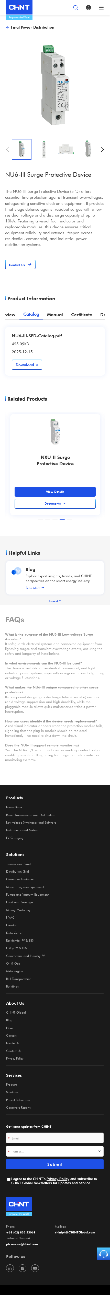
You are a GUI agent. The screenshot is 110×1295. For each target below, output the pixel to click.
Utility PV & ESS (16, 948)
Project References (18, 1100)
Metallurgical (15, 971)
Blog (30, 569)
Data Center (14, 933)
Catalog (31, 314)
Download (25, 364)
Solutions (12, 1092)
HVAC (10, 917)
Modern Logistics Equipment (25, 887)
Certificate (81, 314)
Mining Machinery (18, 910)
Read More (33, 587)
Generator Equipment (20, 879)
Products (11, 1084)
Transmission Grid (18, 864)
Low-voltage (14, 807)
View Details (55, 492)
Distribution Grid (17, 871)
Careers (11, 1035)
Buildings (12, 986)
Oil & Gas (13, 963)
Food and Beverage (19, 902)
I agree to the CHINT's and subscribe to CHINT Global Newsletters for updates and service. (54, 1181)
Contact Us (13, 1051)
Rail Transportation (18, 979)
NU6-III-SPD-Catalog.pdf (37, 335)
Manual (55, 314)
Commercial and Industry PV (25, 956)
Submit (55, 1164)
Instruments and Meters (22, 830)
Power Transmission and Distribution (30, 815)
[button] (102, 149)
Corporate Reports (18, 1107)
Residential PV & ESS (20, 940)
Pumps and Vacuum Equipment (27, 894)
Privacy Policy (14, 1058)
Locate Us (12, 1043)
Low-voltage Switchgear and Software (31, 822)
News (9, 1028)
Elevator (11, 925)
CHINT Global (16, 1012)
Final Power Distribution (32, 27)
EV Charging (15, 838)
